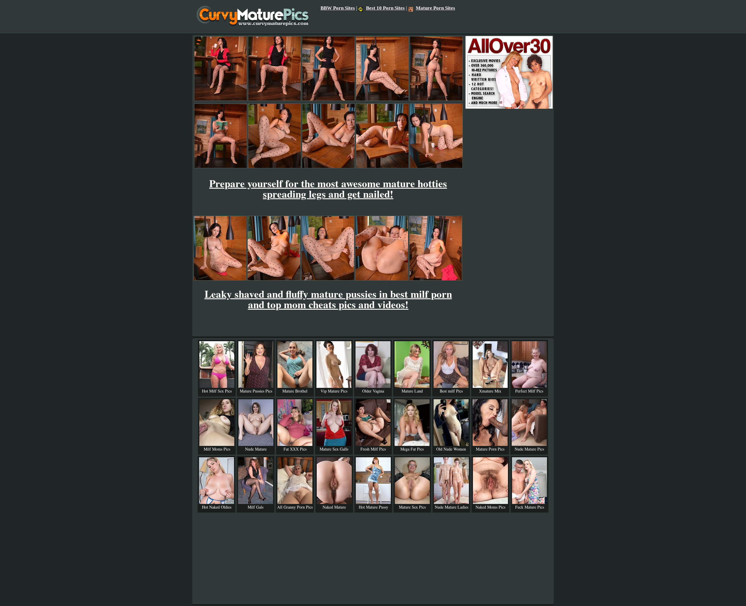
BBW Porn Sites (338, 8)
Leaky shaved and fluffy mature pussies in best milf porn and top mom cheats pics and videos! (328, 299)
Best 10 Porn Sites (385, 8)
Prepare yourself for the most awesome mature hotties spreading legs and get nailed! (328, 188)
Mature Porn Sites (435, 8)
